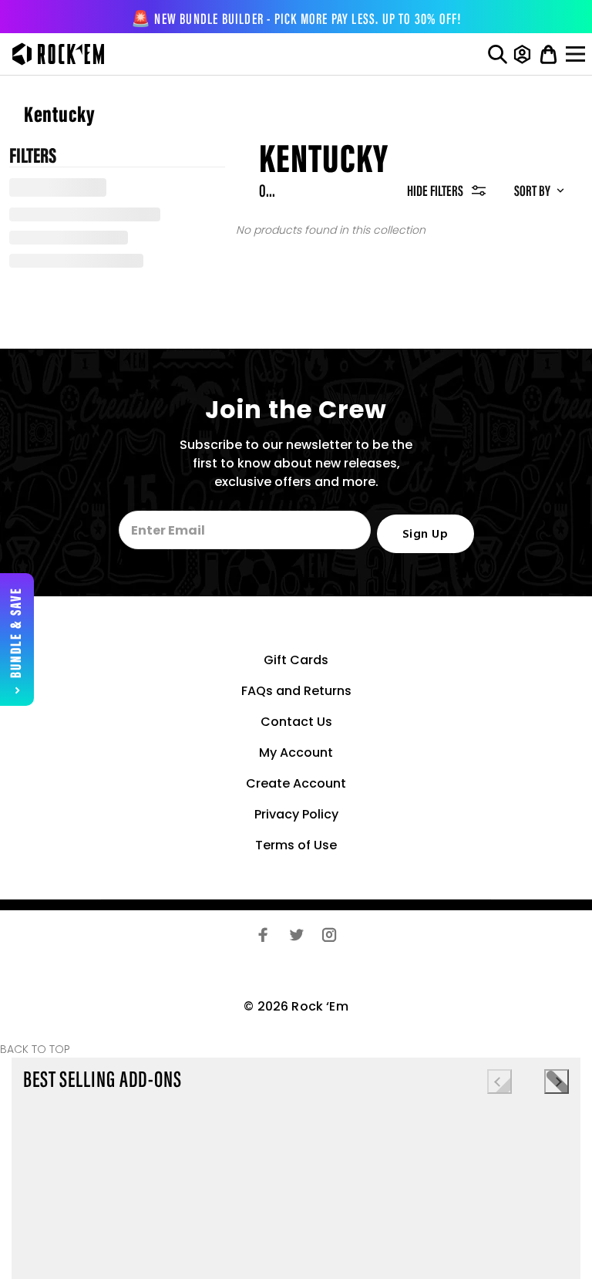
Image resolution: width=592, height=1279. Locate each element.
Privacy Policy (296, 814)
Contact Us (296, 722)
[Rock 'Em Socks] (54, 54)
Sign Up (425, 535)
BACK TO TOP (35, 1049)
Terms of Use (296, 845)
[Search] (497, 54)
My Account (296, 752)
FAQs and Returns (296, 691)
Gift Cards (296, 660)
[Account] (522, 54)
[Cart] (548, 54)
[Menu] (577, 54)
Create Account (296, 783)
